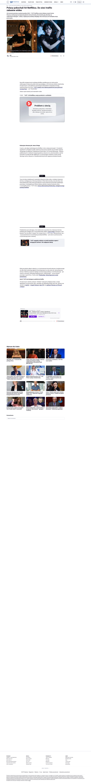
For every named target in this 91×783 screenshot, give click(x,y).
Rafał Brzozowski (68, 758)
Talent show (31, 2)
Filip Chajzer (67, 762)
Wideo (61, 2)
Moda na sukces (29, 762)
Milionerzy (47, 758)
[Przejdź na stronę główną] (8, 3)
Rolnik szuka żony (9, 758)
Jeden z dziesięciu (49, 757)
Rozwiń (41, 175)
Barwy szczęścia (29, 758)
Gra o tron (27, 761)
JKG (10, 55)
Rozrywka (23, 2)
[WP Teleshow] (15, 2)
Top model (47, 760)
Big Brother (47, 761)
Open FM (41, 285)
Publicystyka (39, 2)
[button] (74, 2)
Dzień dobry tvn (9, 760)
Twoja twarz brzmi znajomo (11, 762)
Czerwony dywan (48, 2)
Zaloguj (79, 2)
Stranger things (28, 764)
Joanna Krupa (67, 761)
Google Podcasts (34, 285)
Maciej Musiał (67, 764)
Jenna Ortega (51, 231)
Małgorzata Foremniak (69, 757)
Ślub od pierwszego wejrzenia (11, 761)
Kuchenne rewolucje (49, 762)
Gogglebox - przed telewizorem (11, 757)
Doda (66, 760)
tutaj (29, 780)
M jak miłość (28, 760)
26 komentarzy (55, 55)
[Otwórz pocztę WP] (71, 2)
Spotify (27, 285)
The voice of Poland (49, 764)
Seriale (55, 2)
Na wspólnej (28, 757)
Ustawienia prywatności (64, 772)
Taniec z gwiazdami (9, 764)
